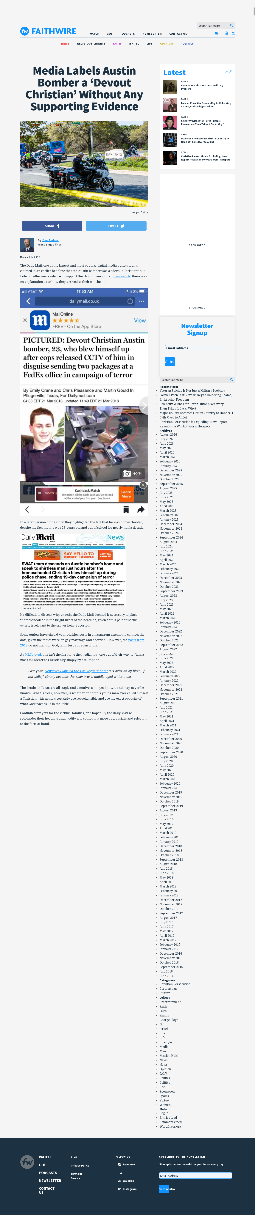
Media (164, 1047)
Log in (164, 1113)
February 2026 (170, 461)
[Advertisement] (197, 219)
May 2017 (166, 931)
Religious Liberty (91, 43)
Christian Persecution (175, 984)
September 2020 (171, 752)
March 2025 (168, 510)
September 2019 (171, 806)
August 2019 (168, 810)
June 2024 (167, 551)
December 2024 (171, 524)
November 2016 (171, 958)
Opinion (166, 43)
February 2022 (170, 676)
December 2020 (171, 739)
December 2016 (171, 953)
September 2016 (171, 967)
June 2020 (167, 765)
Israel (134, 43)
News (65, 43)
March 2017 (168, 940)
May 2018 (166, 877)
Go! (109, 33)
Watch (94, 33)
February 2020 (170, 783)
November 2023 (171, 582)
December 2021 (171, 685)
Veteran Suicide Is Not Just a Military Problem (192, 390)
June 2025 (167, 497)
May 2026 (166, 448)
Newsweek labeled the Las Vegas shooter (76, 671)
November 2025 (171, 475)
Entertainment (170, 1002)
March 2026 (168, 457)
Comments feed (171, 1122)
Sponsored (167, 1091)
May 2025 (166, 501)
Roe (162, 1087)
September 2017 (171, 913)
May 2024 (166, 555)
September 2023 (171, 591)
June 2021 (167, 712)
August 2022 (168, 649)
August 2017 (168, 918)
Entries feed (168, 1117)
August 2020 (168, 756)
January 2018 (169, 895)
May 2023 (166, 609)
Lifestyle (166, 1042)
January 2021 (169, 734)
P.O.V (163, 1073)
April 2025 (167, 506)
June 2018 (167, 873)
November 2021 (171, 689)
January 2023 (169, 627)
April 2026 (167, 452)
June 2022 (167, 658)
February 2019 (170, 837)
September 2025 (171, 484)
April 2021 (167, 721)
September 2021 (171, 698)
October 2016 (169, 962)
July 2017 (166, 922)
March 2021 (168, 725)
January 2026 (169, 466)
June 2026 (167, 443)
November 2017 (171, 904)
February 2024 (170, 569)
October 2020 (169, 748)
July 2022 (166, 654)
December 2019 (171, 792)
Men (163, 1051)
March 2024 (168, 564)
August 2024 (168, 542)
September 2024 (171, 537)
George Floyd (169, 1020)
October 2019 (169, 801)
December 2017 (171, 900)
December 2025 (171, 470)
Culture (165, 993)
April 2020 (167, 774)
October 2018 (169, 855)
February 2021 (170, 730)
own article (121, 276)
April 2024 (167, 560)
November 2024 (171, 528)
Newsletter (152, 33)
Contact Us (178, 33)
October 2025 (169, 479)
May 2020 (166, 770)
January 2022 (169, 680)
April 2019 (167, 828)
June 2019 (167, 819)
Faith (117, 43)
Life (150, 43)
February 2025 (170, 515)
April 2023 (167, 613)
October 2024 (169, 533)
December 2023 (171, 578)
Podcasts (127, 33)
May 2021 (166, 716)
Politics (187, 43)
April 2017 (167, 935)
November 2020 (171, 743)
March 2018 (168, 886)
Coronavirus (168, 988)
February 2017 (170, 944)
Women (165, 1105)
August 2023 (168, 595)
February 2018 (170, 891)
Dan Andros (50, 240)
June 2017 (167, 926)
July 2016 (166, 971)
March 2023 (168, 618)
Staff (74, 1157)
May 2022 (166, 663)
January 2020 (169, 788)
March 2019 (168, 833)
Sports (164, 1096)
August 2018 (168, 864)
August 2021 (168, 703)
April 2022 (167, 667)
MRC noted (33, 654)
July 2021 (166, 707)
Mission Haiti (169, 1055)
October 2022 (169, 640)
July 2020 (166, 761)
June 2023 (167, 604)
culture (165, 997)
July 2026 (166, 439)
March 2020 (168, 779)
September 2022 (171, 645)
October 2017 (169, 909)
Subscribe (170, 362)
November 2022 (171, 636)
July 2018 (166, 868)
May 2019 (166, 824)
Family (164, 1015)
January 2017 (169, 949)
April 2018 (167, 882)
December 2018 (171, 846)
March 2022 (168, 671)
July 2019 (166, 815)
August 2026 (168, 434)
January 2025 (169, 519)
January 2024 (169, 573)
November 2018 (171, 850)
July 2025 (166, 493)
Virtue (164, 1100)
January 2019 (169, 841)
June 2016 (167, 976)
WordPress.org (170, 1126)
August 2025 (168, 488)
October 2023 (169, 586)
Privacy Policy (80, 1165)
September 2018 (171, 859)
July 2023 (166, 600)
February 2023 (170, 622)
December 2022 (171, 631)
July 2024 (166, 546)
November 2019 (171, 797)
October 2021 (169, 694)
